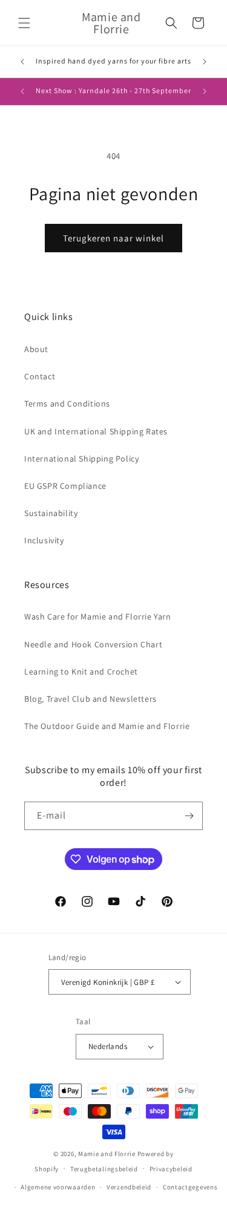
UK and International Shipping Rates (96, 431)
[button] (24, 23)
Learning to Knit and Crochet (81, 671)
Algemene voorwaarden (58, 1187)
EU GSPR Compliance (65, 485)
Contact (39, 376)
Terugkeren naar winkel (113, 238)
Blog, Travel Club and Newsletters (90, 698)
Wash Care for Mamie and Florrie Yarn (97, 616)
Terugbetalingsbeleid (104, 1169)
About (36, 349)
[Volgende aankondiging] (204, 61)
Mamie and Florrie (107, 1153)
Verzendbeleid (129, 1187)
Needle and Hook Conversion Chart (93, 644)
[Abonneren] (189, 816)
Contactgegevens (190, 1187)
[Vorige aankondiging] (22, 61)
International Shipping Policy (81, 458)
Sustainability (50, 513)
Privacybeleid (171, 1169)
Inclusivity (44, 540)
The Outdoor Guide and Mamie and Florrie (106, 726)
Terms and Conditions (67, 403)
